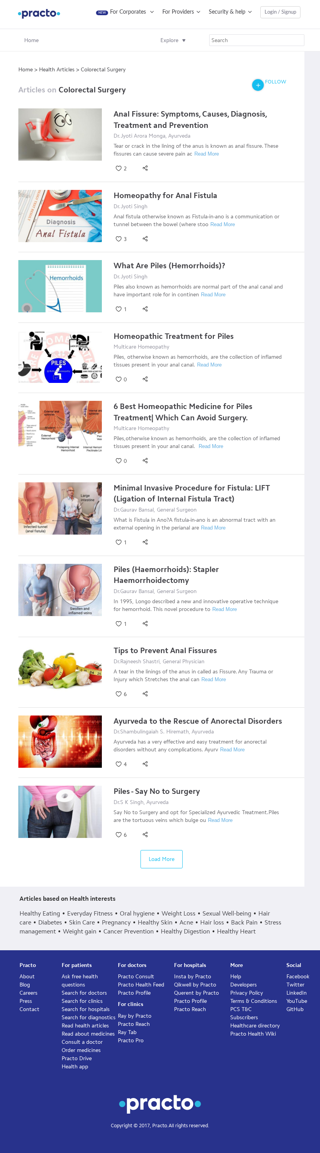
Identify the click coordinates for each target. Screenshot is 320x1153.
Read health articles (85, 1025)
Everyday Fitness (90, 913)
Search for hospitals (86, 1009)
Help (235, 976)
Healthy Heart (236, 931)
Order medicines (81, 1050)
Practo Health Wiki (253, 1034)
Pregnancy (116, 922)
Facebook (297, 976)
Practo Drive (77, 1058)
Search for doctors (84, 993)
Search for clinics (82, 1001)
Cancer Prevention (128, 931)
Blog (25, 984)
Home (31, 40)
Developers (243, 984)
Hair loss (212, 922)
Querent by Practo (196, 993)
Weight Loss (179, 913)
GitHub (295, 1009)
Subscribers (244, 1017)
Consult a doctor (82, 1042)
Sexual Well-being (227, 913)
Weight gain (79, 931)
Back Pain (244, 922)
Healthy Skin (155, 922)
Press (26, 1001)
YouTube (296, 1001)
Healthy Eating (40, 913)
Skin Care (82, 922)
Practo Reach (134, 1024)
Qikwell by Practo (195, 984)
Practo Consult (136, 976)
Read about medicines (88, 1034)
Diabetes (50, 922)
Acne (186, 922)
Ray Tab (127, 1032)
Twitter (295, 984)
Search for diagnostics (89, 1017)
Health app (75, 1066)
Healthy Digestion (185, 931)
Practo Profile (134, 993)
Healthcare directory (255, 1025)
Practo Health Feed (141, 984)
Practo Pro (131, 1040)
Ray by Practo (134, 1016)
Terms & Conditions (253, 1001)
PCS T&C (241, 1009)
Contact (29, 1009)
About (27, 976)
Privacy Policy (246, 993)
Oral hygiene (137, 913)
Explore (169, 40)
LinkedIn (296, 993)
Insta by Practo (192, 976)
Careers (28, 993)
